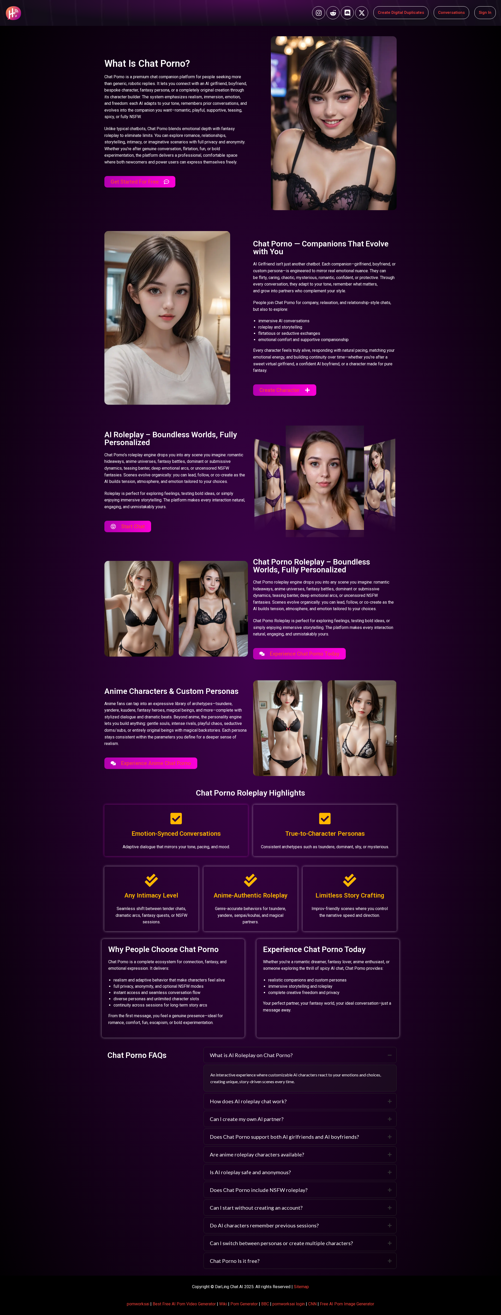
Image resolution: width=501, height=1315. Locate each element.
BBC (265, 1303)
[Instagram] (318, 12)
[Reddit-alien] (332, 12)
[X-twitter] (361, 12)
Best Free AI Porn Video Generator (184, 1303)
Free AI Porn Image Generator (347, 1303)
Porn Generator (244, 1303)
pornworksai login (288, 1303)
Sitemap (301, 1286)
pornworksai (138, 1303)
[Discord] (347, 12)
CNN (312, 1303)
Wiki (223, 1303)
